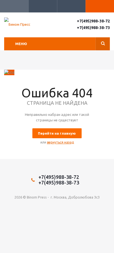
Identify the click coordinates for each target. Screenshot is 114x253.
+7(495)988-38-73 (93, 28)
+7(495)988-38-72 (93, 21)
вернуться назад (60, 142)
